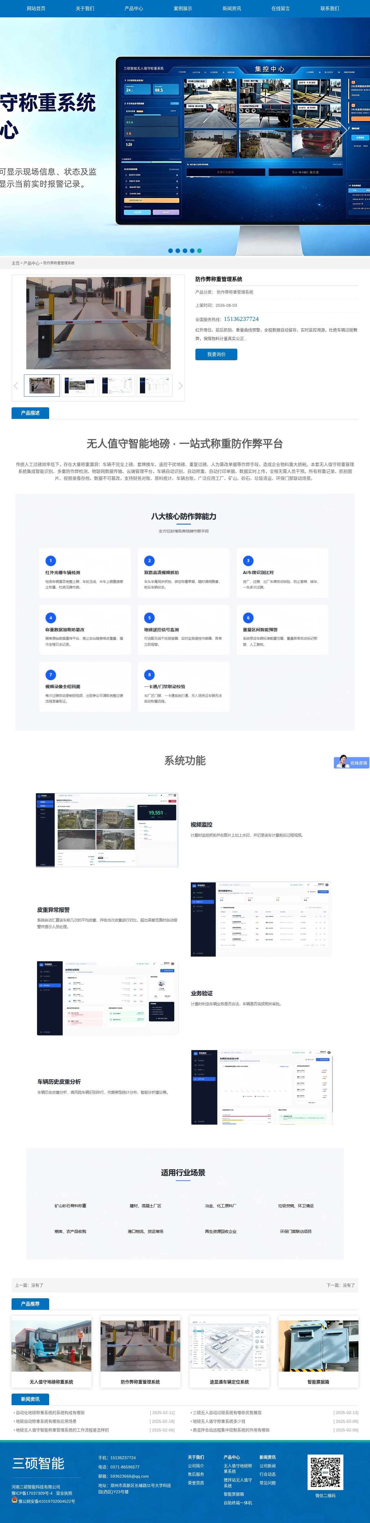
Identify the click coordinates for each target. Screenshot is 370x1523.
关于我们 (85, 8)
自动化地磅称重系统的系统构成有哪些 (50, 1412)
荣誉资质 (196, 1483)
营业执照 (64, 1493)
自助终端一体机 (238, 1502)
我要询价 (216, 354)
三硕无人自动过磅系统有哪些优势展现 (227, 1412)
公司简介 (196, 1465)
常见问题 (268, 1483)
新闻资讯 (232, 8)
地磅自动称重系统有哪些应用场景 (46, 1421)
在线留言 (280, 8)
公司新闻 (268, 1465)
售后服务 (196, 1474)
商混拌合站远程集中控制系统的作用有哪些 (231, 1430)
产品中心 (134, 8)
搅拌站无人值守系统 (238, 1483)
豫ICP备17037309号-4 (32, 1493)
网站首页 (36, 8)
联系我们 (330, 8)
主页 (16, 263)
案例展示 (183, 8)
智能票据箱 (234, 1494)
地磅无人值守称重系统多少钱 (219, 1421)
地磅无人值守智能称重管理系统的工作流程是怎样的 (62, 1430)
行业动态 (268, 1474)
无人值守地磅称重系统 (238, 1468)
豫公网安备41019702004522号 (46, 1501)
